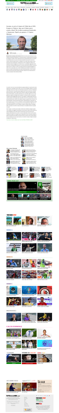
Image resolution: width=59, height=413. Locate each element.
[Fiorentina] (17, 10)
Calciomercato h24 (33, 0)
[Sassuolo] (45, 10)
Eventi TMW (25, 398)
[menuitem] (6, 7)
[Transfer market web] (51, 0)
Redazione (25, 397)
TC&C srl (10, 397)
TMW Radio (18, 0)
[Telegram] (46, 0)
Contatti (25, 402)
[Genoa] (21, 10)
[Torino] (47, 10)
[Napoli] (38, 10)
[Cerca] (52, 7)
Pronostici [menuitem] (46, 7)
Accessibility (26, 403)
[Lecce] (31, 10)
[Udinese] (49, 10)
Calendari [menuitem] (37, 7)
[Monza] (35, 10)
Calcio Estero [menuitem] (28, 7)
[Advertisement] (45, 54)
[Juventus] (26, 10)
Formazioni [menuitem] (33, 7)
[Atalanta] (7, 10)
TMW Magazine (23, 0)
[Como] (14, 10)
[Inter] (24, 10)
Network (8, 0)
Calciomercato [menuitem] (23, 7)
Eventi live (12, 0)
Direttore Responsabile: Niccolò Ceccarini (13, 399)
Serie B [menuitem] (15, 7)
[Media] (48, 0)
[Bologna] (9, 10)
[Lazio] (28, 10)
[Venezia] (52, 10)
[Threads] (42, 0)
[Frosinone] (19, 10)
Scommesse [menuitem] (42, 7)
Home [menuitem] (9, 7)
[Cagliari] (12, 10)
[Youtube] (45, 0)
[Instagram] (43, 0)
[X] (41, 0)
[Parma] (40, 10)
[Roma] (42, 10)
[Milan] (33, 10)
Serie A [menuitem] (12, 7)
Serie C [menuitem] (18, 7)
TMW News (27, 0)
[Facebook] (39, 0)
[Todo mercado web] (50, 0)
